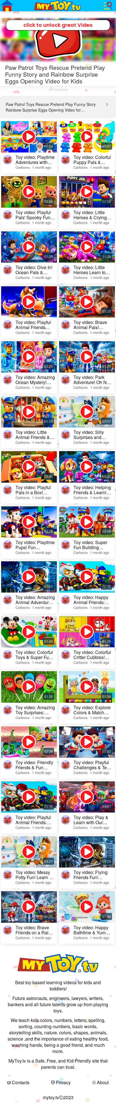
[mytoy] (58, 5)
